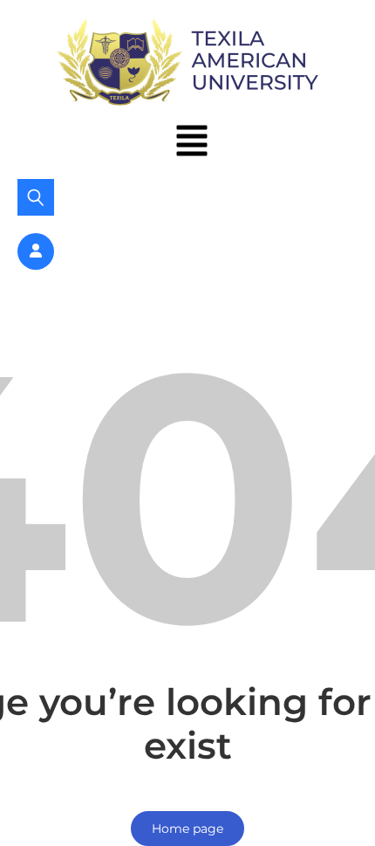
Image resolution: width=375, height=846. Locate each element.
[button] (191, 142)
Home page (187, 828)
